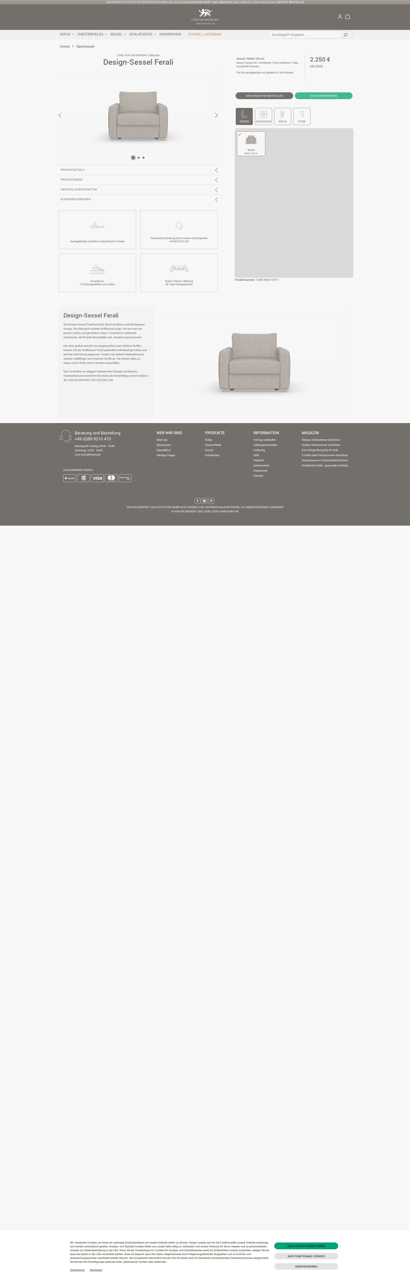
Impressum (96, 1270)
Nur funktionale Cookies (306, 1256)
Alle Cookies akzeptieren (306, 1246)
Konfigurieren (306, 1266)
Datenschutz (77, 1270)
